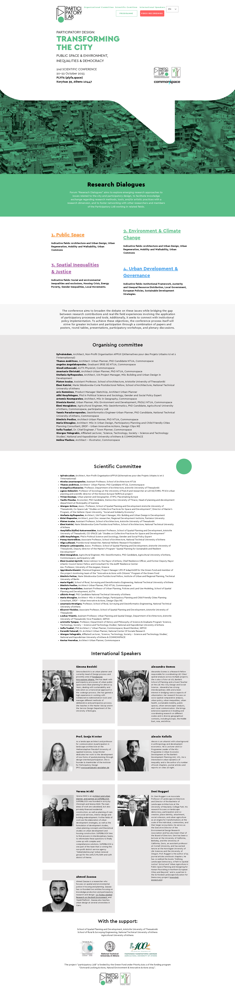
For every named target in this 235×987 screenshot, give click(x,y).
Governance (136, 275)
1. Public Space (67, 235)
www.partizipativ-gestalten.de (95, 768)
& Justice (61, 271)
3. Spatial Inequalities (75, 265)
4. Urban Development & (150, 268)
